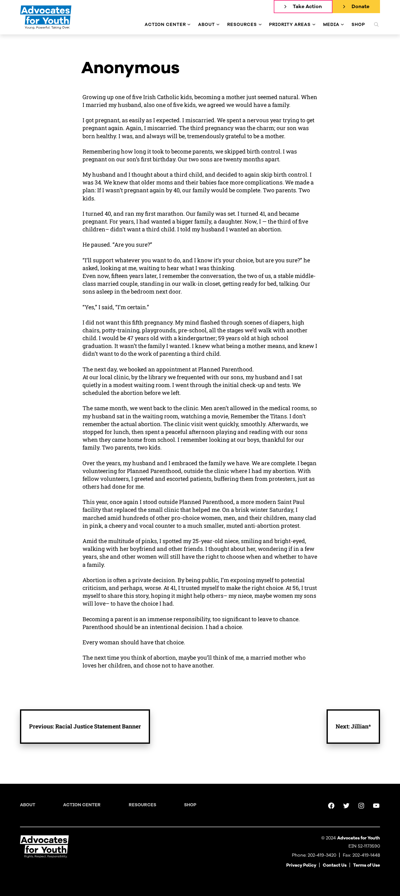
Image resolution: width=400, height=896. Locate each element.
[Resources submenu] (260, 24)
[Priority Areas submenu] (314, 24)
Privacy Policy (301, 865)
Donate (360, 6)
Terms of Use (366, 865)
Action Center (82, 805)
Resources (142, 805)
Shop (190, 805)
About (27, 805)
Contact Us (335, 865)
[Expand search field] (376, 24)
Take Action (307, 6)
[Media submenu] (342, 24)
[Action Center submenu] (189, 24)
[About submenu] (218, 24)
